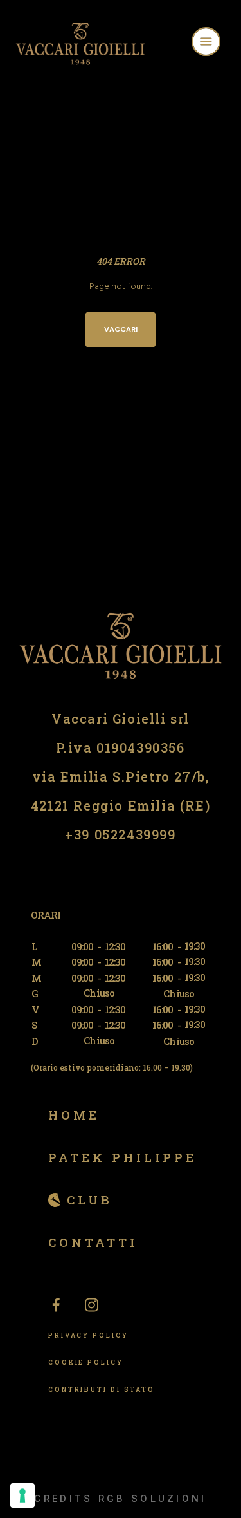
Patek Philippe (122, 1157)
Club (89, 1200)
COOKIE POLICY (85, 1362)
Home (74, 1115)
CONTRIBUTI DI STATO (101, 1389)
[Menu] (222, 43)
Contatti (93, 1242)
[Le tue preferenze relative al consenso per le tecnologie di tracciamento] (22, 1495)
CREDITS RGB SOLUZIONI (120, 1498)
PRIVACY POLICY (88, 1335)
